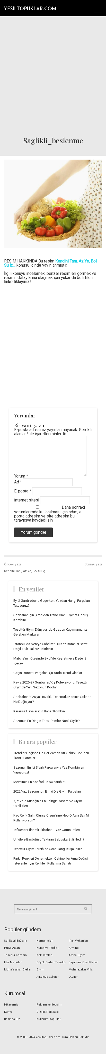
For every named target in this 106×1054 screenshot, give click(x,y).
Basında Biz (12, 1019)
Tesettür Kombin (15, 955)
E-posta (22, 491)
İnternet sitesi (26, 500)
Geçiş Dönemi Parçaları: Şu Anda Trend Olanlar (47, 673)
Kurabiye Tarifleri (48, 948)
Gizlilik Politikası (48, 1012)
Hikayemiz (11, 1004)
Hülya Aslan (12, 948)
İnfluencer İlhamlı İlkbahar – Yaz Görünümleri (46, 830)
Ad (18, 482)
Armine (74, 948)
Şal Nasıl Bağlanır (15, 940)
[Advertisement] (53, 75)
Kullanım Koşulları (49, 1019)
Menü (98, 8)
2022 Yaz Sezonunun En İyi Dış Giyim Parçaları (47, 791)
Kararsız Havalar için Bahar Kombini (39, 711)
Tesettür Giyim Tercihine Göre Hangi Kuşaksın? (47, 849)
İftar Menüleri (13, 962)
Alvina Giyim (77, 955)
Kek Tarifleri (44, 955)
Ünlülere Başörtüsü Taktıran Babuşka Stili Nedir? (48, 839)
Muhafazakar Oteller (17, 969)
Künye (8, 1012)
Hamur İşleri (45, 940)
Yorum (21, 476)
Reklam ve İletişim (49, 1004)
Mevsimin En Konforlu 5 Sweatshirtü (39, 782)
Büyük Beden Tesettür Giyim (51, 966)
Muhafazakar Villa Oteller (81, 973)
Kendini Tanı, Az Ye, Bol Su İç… (25, 571)
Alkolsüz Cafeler (48, 976)
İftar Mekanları (78, 940)
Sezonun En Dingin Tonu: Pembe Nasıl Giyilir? (46, 721)
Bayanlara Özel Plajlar (83, 962)
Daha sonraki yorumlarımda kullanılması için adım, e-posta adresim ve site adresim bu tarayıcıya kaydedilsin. (49, 514)
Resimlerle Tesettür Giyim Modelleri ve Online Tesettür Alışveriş (30, 8)
